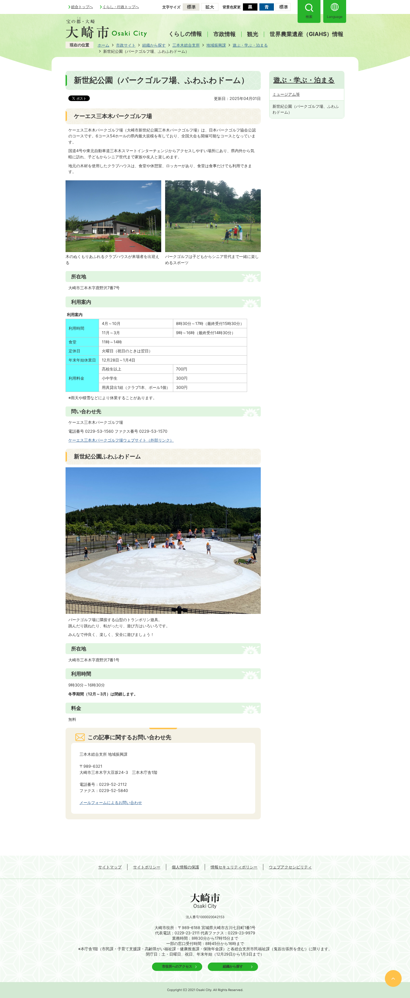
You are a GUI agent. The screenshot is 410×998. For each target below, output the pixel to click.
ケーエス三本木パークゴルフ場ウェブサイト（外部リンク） (121, 440)
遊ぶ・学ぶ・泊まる (250, 45)
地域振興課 (216, 45)
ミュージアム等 (286, 94)
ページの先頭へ (393, 978)
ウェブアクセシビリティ (290, 867)
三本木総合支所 (186, 45)
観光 (252, 34)
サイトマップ (110, 867)
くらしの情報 (185, 33)
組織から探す (154, 45)
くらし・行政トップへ (121, 6)
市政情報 (224, 34)
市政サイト (126, 45)
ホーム (103, 45)
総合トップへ (82, 6)
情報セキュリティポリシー (234, 867)
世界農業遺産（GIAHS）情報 (306, 34)
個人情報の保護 (185, 867)
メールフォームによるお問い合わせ (110, 802)
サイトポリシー (146, 867)
